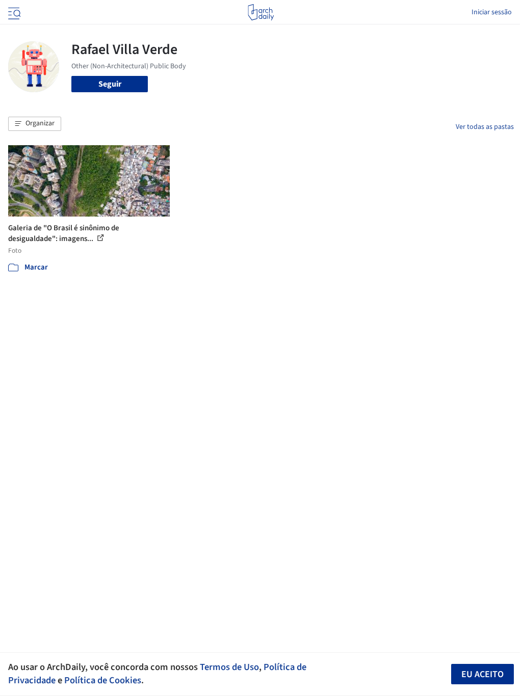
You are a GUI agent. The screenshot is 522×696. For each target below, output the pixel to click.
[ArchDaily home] (261, 12)
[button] (34, 124)
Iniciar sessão (492, 12)
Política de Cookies (102, 680)
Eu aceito (482, 674)
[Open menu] (13, 12)
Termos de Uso (229, 667)
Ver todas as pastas (485, 126)
